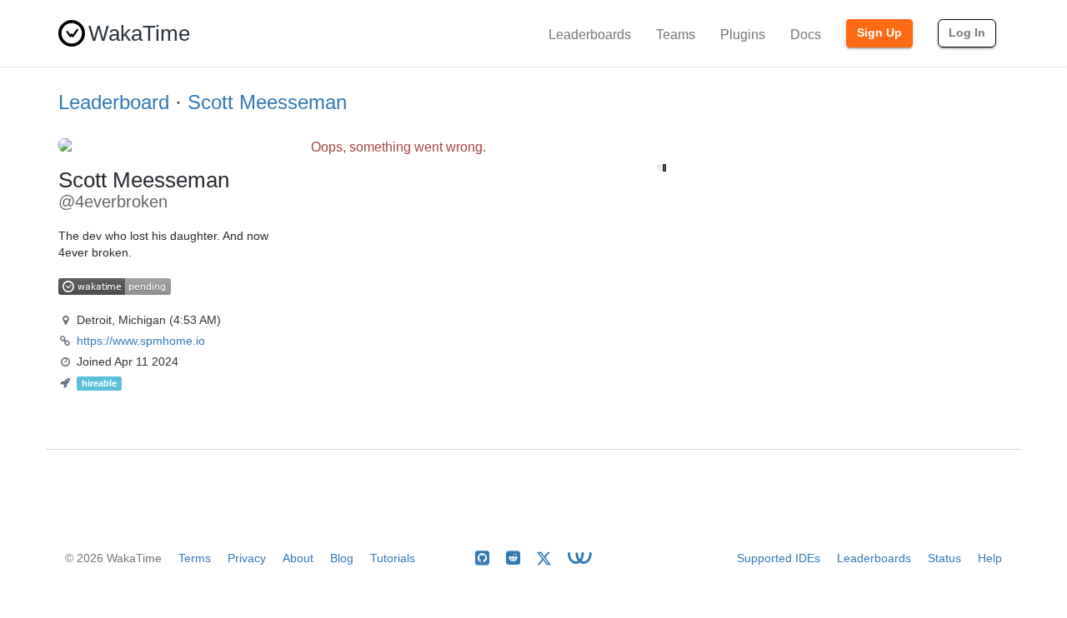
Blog (341, 558)
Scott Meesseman (267, 102)
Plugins (742, 34)
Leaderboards (590, 34)
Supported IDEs (778, 558)
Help (990, 558)
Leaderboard (113, 102)
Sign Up (879, 32)
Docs (805, 34)
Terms (194, 558)
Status (944, 558)
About (298, 558)
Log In (967, 32)
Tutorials (392, 558)
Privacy (247, 558)
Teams (675, 34)
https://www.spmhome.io (141, 340)
